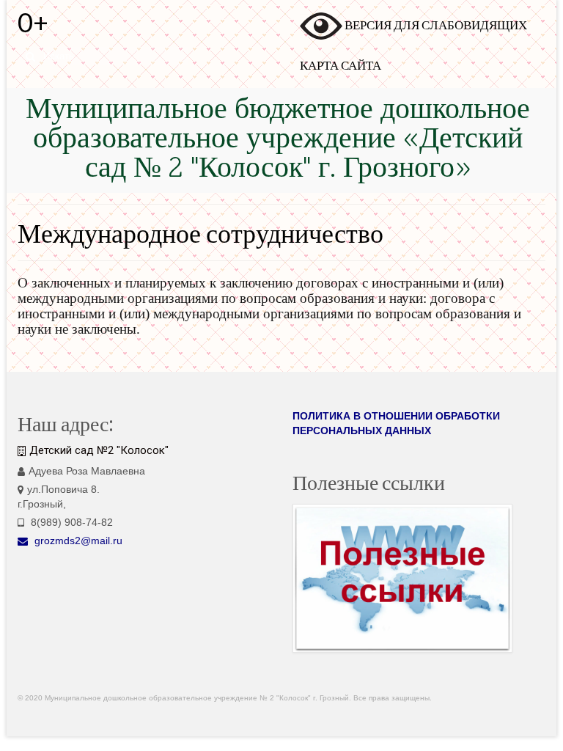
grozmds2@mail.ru (77, 540)
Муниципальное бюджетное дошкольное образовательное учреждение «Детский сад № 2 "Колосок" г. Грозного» (278, 140)
